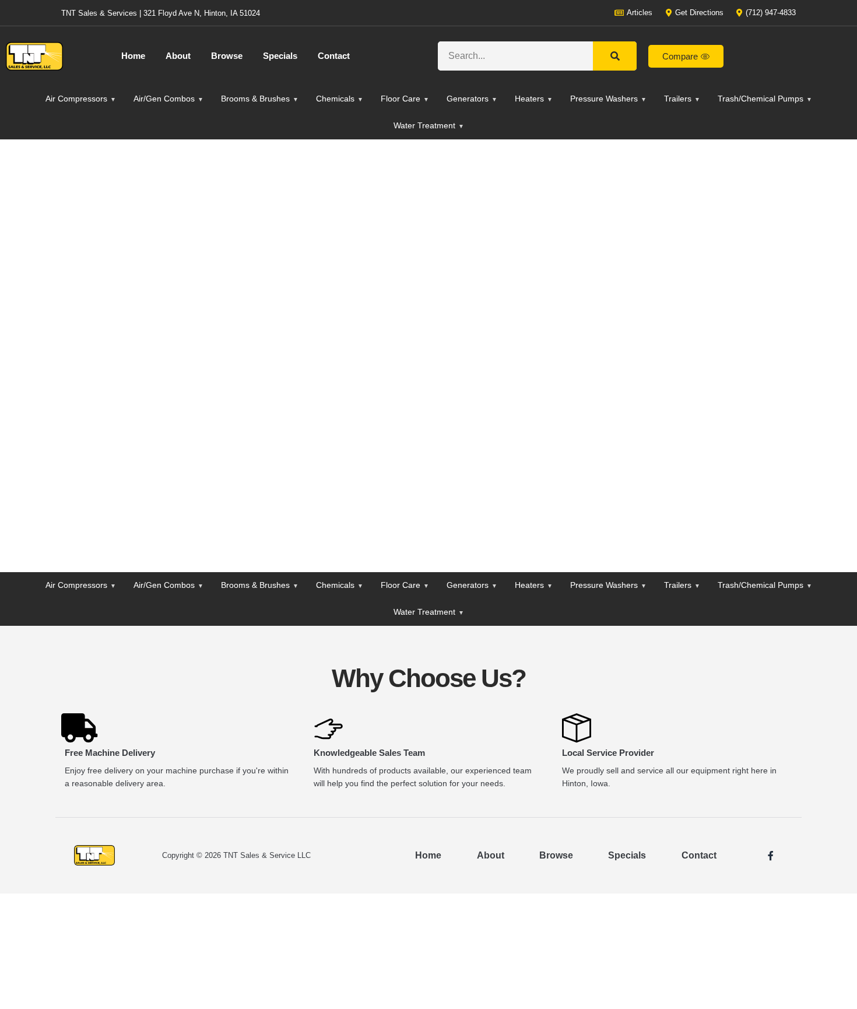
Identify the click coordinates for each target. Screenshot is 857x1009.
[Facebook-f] (770, 855)
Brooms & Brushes (259, 98)
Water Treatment (429, 125)
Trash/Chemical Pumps (765, 98)
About (178, 56)
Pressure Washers (608, 98)
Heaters (534, 98)
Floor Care (405, 98)
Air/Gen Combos (168, 98)
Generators (472, 98)
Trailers (682, 98)
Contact (334, 56)
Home (133, 56)
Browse (227, 56)
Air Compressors (80, 98)
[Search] (615, 56)
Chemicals (339, 98)
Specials (280, 56)
